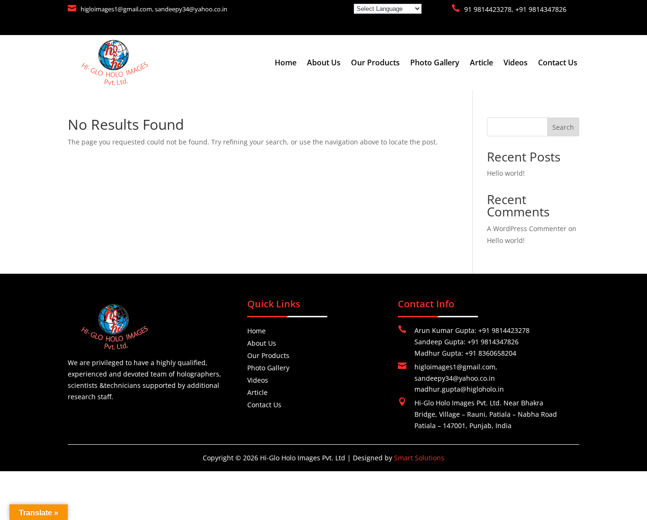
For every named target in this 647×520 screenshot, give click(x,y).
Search (563, 127)
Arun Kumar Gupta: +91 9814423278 (472, 330)
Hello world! (506, 173)
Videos (515, 63)
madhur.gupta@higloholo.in (459, 389)
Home (286, 63)
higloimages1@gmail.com (116, 9)
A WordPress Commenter (526, 228)
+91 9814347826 (540, 9)
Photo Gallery (434, 63)
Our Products (375, 63)
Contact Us (557, 63)
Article (481, 63)
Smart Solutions (419, 457)
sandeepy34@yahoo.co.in (191, 9)
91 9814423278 (488, 9)
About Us (324, 63)
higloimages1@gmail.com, (455, 366)
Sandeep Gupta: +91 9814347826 (466, 341)
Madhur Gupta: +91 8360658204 (465, 353)
